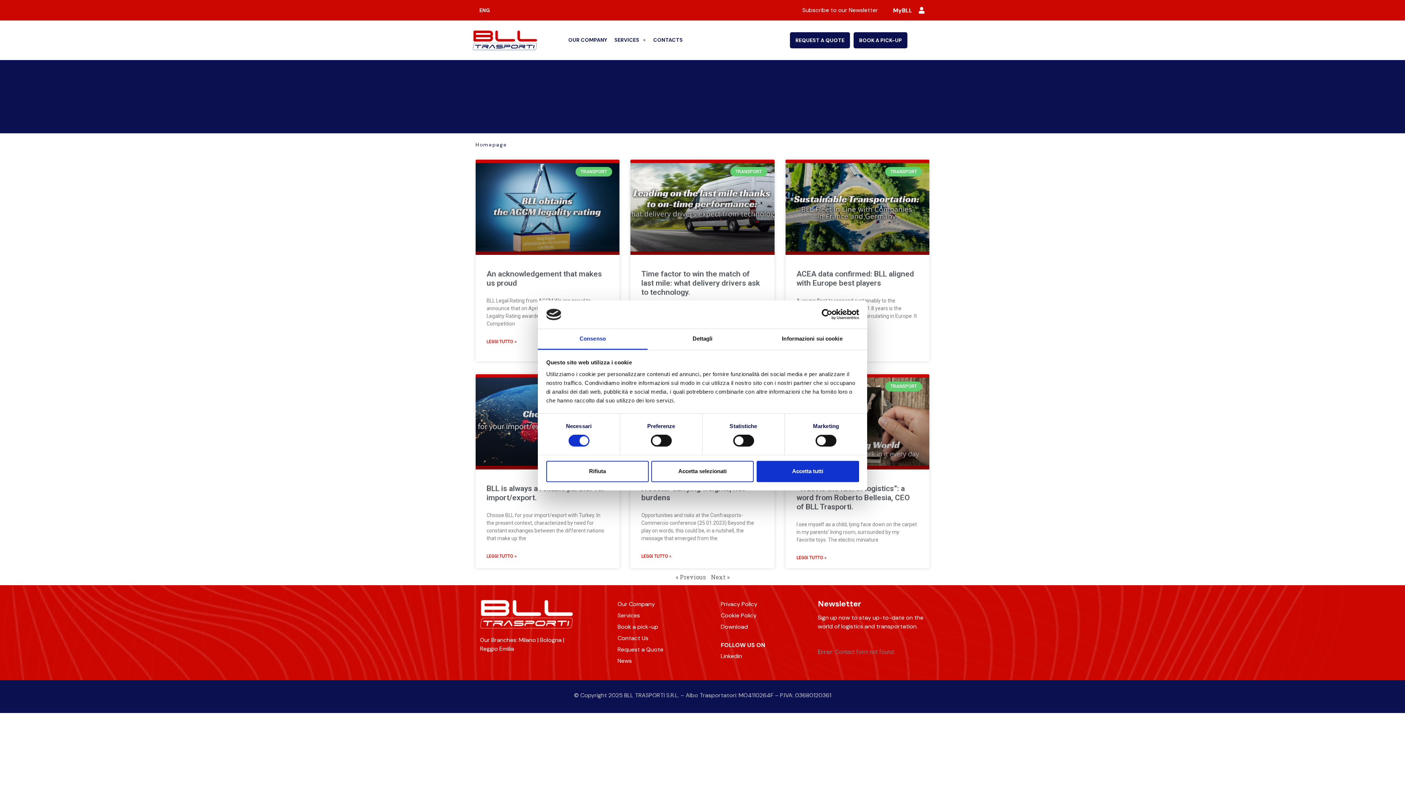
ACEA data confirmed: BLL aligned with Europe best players (855, 278)
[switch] (661, 441)
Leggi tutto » (502, 341)
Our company (587, 40)
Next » (720, 577)
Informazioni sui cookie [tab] (812, 338)
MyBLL (902, 10)
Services (626, 40)
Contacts (668, 40)
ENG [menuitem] (484, 10)
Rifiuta (597, 471)
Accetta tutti (807, 471)
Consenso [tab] (593, 338)
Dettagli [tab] (703, 338)
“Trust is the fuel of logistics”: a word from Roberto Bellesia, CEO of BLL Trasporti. (853, 497)
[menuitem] (485, 10)
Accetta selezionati (702, 471)
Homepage (491, 144)
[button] (630, 40)
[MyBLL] (921, 10)
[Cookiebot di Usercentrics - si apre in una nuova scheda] (827, 314)
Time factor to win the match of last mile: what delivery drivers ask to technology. (700, 283)
